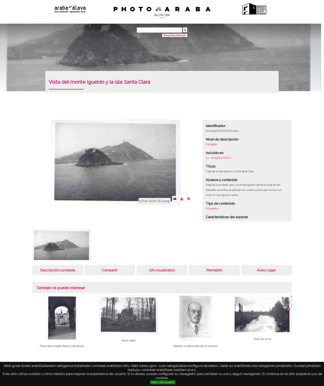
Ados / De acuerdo (162, 382)
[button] (288, 309)
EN (168, 15)
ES (162, 15)
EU (156, 15)
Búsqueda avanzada (174, 35)
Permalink (214, 270)
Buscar (185, 29)
